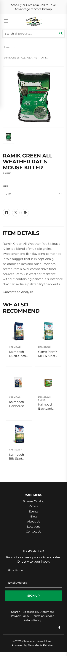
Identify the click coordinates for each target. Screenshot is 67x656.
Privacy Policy (20, 616)
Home (6, 46)
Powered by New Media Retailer (32, 645)
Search (15, 611)
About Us (33, 521)
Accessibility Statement (38, 611)
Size (5, 185)
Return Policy (32, 620)
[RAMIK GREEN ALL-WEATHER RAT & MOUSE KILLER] (8, 136)
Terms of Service (43, 616)
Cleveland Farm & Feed (37, 641)
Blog (33, 516)
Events (33, 511)
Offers (33, 506)
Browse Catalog (33, 501)
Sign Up (33, 595)
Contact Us (33, 531)
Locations (33, 526)
